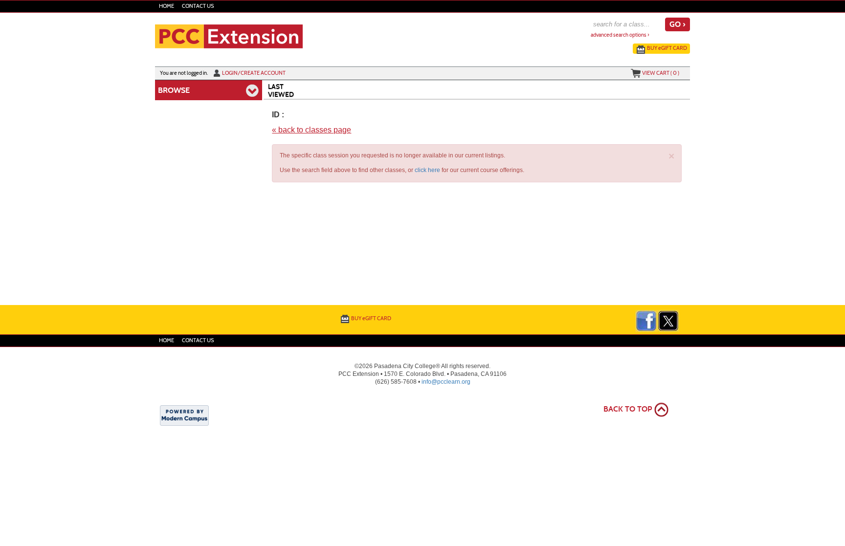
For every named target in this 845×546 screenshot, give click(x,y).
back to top (627, 409)
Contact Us (198, 6)
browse (174, 90)
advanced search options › (620, 35)
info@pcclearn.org (446, 381)
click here (427, 170)
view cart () (660, 72)
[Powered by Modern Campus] (184, 415)
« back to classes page (311, 130)
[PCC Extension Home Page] (229, 35)
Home (166, 6)
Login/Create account (254, 72)
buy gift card (667, 47)
